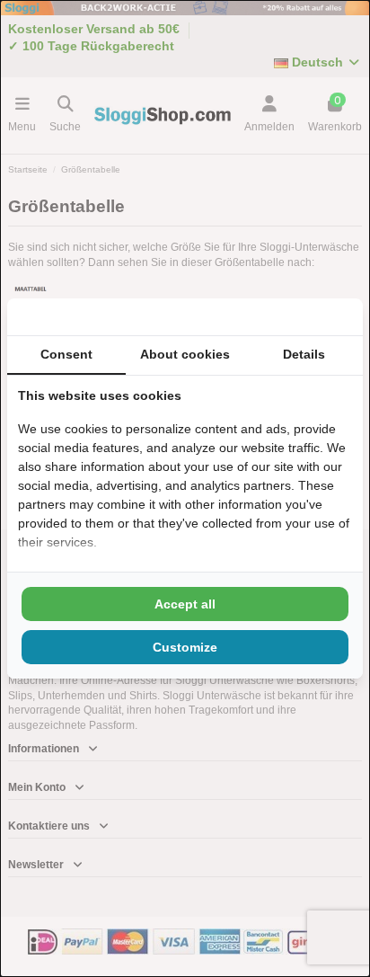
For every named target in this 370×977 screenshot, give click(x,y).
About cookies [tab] (185, 354)
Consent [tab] (66, 354)
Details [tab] (304, 354)
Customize (185, 647)
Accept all (185, 604)
